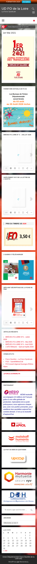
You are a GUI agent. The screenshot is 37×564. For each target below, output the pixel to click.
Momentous (24, 562)
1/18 (6, 212)
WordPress (12, 562)
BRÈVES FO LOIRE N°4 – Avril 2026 (19, 344)
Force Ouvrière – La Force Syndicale (19, 359)
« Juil (5, 551)
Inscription (26, 2)
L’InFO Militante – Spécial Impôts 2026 (20, 347)
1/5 (6, 168)
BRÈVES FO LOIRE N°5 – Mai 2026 (19, 342)
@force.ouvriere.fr (11, 373)
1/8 (6, 322)
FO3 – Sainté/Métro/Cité (14, 361)
